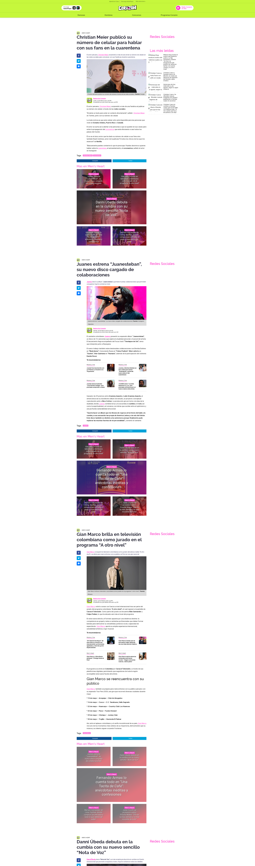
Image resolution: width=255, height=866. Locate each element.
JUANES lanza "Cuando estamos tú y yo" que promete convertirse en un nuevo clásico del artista (127, 386)
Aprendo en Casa (114, 1)
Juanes (102, 404)
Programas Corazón (169, 15)
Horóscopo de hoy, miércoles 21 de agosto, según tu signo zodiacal (170, 87)
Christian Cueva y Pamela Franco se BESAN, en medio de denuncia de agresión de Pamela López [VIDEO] (170, 76)
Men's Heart (86, 33)
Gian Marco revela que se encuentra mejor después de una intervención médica (128, 642)
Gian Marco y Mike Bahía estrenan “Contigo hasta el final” (95, 658)
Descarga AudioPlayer (127, 1)
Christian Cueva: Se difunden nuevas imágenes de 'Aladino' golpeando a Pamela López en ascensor (170, 98)
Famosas (81, 15)
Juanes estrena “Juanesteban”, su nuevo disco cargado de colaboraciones (93, 179)
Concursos (136, 15)
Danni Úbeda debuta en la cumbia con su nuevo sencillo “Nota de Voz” (111, 208)
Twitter (130, 160)
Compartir (95, 160)
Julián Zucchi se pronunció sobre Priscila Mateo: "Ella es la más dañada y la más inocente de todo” (129, 507)
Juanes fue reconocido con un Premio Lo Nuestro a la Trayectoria (95, 369)
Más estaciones (140, 1)
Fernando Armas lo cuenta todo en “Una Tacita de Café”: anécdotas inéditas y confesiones (93, 237)
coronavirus (109, 129)
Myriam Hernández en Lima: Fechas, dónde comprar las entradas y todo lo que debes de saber (129, 237)
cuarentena (102, 148)
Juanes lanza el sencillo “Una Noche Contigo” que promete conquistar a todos (96, 385)
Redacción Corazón (99, 98)
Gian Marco (90, 552)
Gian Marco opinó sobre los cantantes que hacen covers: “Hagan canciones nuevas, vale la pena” (127, 659)
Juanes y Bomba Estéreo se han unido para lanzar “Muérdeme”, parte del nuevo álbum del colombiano (127, 371)
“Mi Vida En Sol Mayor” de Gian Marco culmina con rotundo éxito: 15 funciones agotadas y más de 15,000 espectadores (95, 644)
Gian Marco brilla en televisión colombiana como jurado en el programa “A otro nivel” (129, 179)
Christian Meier (103, 55)
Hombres (108, 15)
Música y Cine (91, 364)
